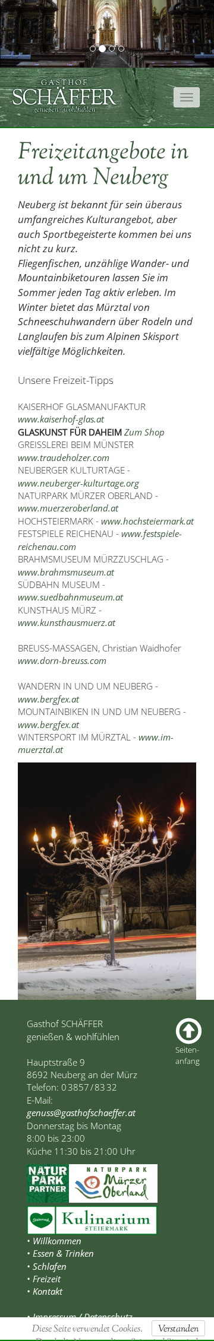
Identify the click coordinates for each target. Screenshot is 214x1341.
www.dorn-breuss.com (62, 660)
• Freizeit (44, 1279)
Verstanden (178, 1329)
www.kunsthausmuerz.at (66, 622)
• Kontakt (44, 1291)
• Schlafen (47, 1266)
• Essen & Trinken (60, 1253)
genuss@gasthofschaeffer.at (81, 1112)
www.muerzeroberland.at (68, 508)
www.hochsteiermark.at (147, 521)
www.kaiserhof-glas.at (61, 419)
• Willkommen (54, 1241)
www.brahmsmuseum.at (66, 572)
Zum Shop (144, 432)
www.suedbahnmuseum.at (70, 597)
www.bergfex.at (48, 699)
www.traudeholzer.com (63, 457)
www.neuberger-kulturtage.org (78, 483)
